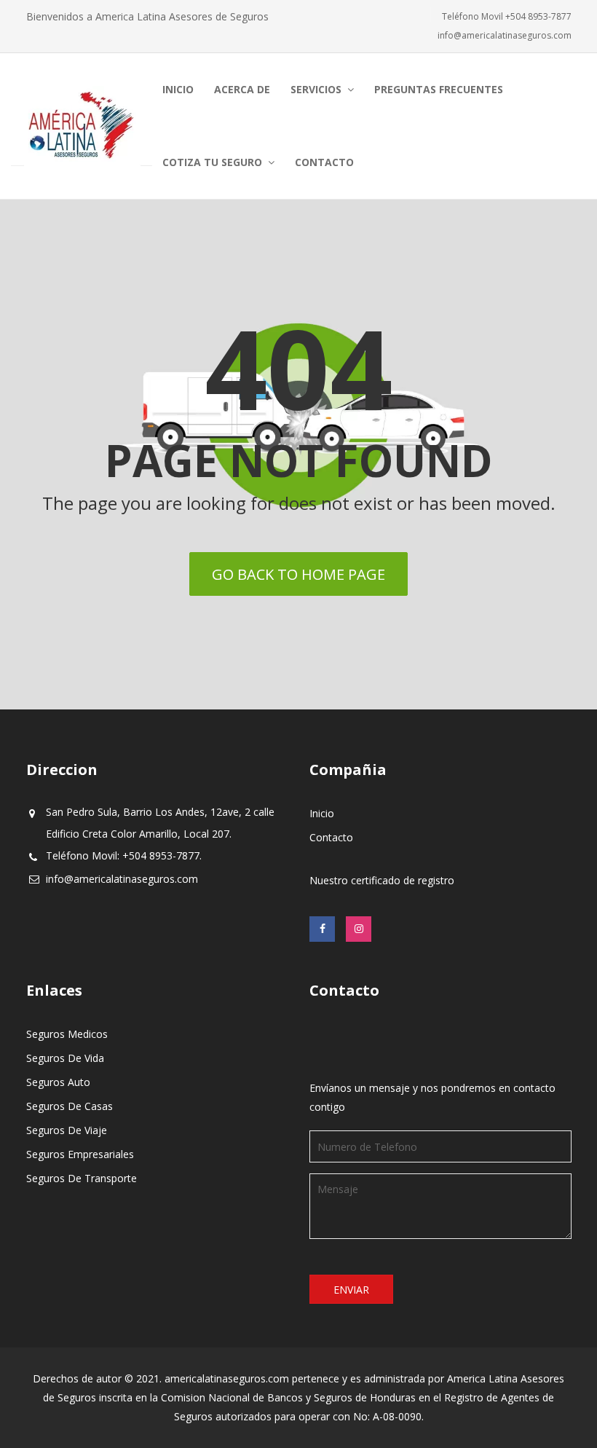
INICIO (178, 89)
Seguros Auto (58, 1082)
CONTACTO (324, 162)
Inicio (321, 813)
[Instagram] (358, 929)
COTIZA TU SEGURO (212, 162)
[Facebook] (322, 929)
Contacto (331, 837)
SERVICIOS (315, 89)
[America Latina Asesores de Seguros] (81, 126)
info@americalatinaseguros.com (505, 35)
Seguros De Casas (69, 1106)
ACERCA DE (242, 89)
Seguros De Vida (65, 1058)
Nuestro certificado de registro (381, 880)
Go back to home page (298, 574)
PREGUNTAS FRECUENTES (438, 89)
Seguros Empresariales (80, 1154)
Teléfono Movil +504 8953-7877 (507, 16)
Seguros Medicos (67, 1034)
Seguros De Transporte (81, 1178)
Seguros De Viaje (66, 1130)
